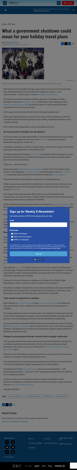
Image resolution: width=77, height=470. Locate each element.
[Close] (68, 208)
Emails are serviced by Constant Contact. (50, 248)
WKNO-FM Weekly (20, 233)
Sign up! (39, 254)
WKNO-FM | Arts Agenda (22, 236)
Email (12, 220)
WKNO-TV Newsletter (21, 239)
